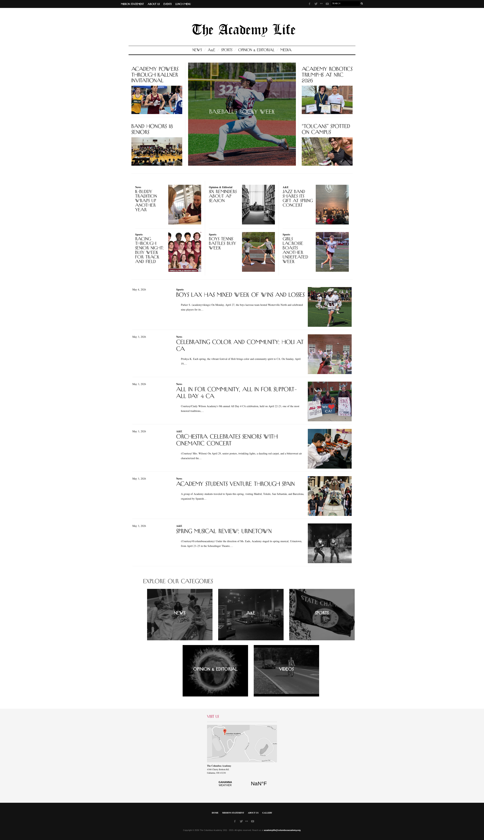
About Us (154, 4)
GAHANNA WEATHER (242, 785)
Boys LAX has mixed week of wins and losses (240, 295)
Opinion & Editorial (256, 50)
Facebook (311, 4)
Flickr (322, 5)
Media (286, 50)
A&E (211, 50)
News (197, 50)
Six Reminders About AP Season (223, 196)
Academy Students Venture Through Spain (235, 484)
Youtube (328, 4)
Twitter (316, 4)
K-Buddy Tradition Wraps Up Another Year (146, 200)
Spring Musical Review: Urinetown (224, 531)
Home (215, 812)
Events (168, 4)
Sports (226, 50)
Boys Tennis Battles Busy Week (222, 244)
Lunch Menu (183, 4)
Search (362, 3)
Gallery (267, 812)
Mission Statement (132, 4)
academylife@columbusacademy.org (282, 830)
